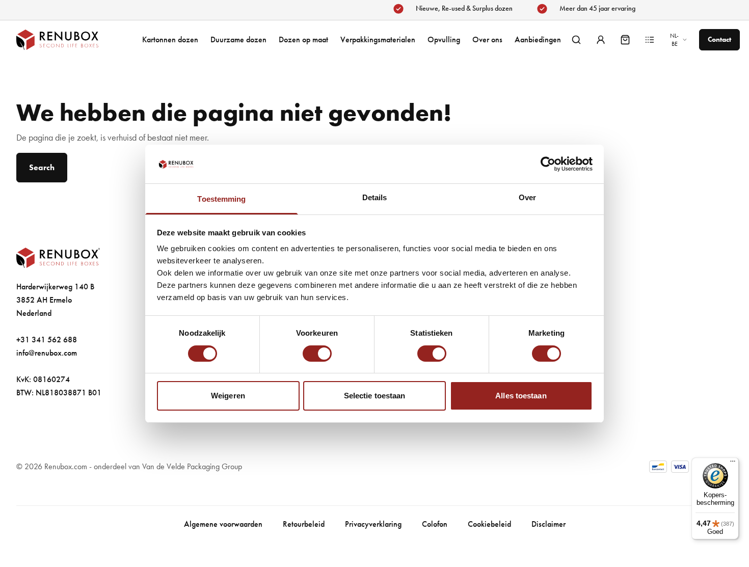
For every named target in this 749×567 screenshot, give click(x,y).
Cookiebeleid (489, 524)
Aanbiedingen (538, 39)
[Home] (67, 40)
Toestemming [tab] (221, 199)
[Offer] (649, 40)
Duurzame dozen (238, 39)
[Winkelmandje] (625, 40)
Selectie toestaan (375, 395)
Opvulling (443, 39)
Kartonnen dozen (170, 39)
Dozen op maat (303, 39)
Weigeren (228, 395)
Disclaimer (548, 524)
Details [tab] (374, 197)
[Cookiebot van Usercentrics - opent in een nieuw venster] (548, 164)
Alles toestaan (520, 395)
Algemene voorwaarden (223, 524)
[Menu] (733, 463)
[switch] (317, 353)
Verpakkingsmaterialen (377, 39)
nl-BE (674, 39)
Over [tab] (527, 197)
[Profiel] (601, 40)
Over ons (487, 39)
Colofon (434, 524)
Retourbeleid (304, 524)
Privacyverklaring (373, 524)
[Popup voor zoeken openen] (576, 40)
